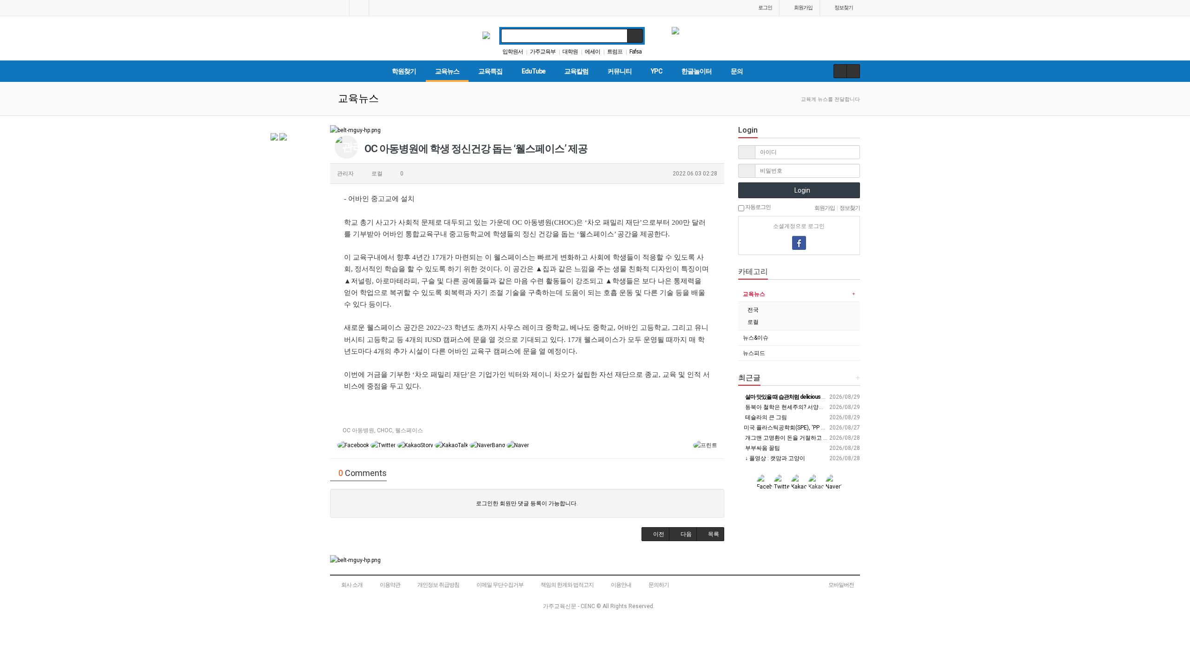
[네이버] (767, 243)
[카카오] (783, 243)
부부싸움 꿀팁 (762, 448)
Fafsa (635, 51)
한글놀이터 (696, 71)
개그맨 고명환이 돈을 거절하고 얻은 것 (792, 438)
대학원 (570, 51)
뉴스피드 (754, 353)
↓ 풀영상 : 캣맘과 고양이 (774, 458)
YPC (656, 71)
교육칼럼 (576, 71)
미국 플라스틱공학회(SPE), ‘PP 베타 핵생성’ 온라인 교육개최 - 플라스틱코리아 (839, 427)
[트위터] (832, 243)
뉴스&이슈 (755, 338)
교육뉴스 (447, 71)
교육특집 (490, 71)
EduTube (533, 71)
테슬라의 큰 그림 (765, 417)
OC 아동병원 (358, 430)
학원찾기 (404, 71)
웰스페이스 (409, 430)
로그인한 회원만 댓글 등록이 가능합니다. (527, 503)
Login (801, 190)
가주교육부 (542, 51)
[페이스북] (799, 243)
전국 (753, 310)
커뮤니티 (620, 71)
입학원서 (512, 51)
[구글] (815, 243)
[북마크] (359, 8)
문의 (737, 71)
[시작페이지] (339, 8)
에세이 (592, 51)
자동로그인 (757, 207)
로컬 (753, 322)
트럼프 (614, 51)
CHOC (384, 430)
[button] (655, 534)
